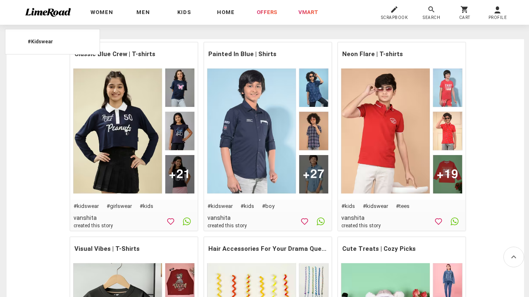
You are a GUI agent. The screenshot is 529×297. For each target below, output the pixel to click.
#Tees (403, 206)
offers (267, 12)
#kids (146, 206)
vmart (308, 12)
